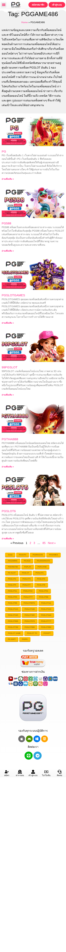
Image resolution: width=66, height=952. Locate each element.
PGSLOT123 (13, 609)
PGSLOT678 (30, 621)
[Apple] (21, 738)
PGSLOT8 (41, 585)
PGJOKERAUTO (43, 561)
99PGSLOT (9, 367)
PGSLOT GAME (14, 633)
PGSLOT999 (46, 627)
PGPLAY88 (42, 567)
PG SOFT (12, 639)
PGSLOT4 (41, 579)
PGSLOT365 (30, 615)
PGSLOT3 (27, 579)
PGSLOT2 (12, 579)
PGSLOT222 (46, 609)
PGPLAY (27, 567)
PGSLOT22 (27, 591)
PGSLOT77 (28, 597)
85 (44, 543)
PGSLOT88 (43, 597)
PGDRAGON (38, 555)
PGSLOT (25, 573)
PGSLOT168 (30, 609)
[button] (3, 5)
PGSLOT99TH (29, 603)
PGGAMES (53, 555)
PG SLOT (12, 573)
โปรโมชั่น (46, 775)
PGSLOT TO (32, 633)
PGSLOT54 (43, 591)
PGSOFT (47, 633)
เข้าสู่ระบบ (33, 775)
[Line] (29, 756)
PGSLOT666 (13, 621)
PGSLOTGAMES (13, 295)
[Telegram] (38, 756)
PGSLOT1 (40, 573)
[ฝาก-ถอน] (20, 772)
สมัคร (6, 775)
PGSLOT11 (12, 591)
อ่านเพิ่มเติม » (8, 179)
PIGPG (25, 639)
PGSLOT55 (12, 597)
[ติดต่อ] (59, 772)
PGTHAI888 (10, 439)
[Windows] (37, 738)
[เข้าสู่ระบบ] (33, 772)
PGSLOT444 (46, 615)
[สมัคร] (7, 772)
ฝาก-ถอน (20, 775)
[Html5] (44, 738)
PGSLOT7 (27, 585)
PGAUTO (22, 555)
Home (24, 22)
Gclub (10, 555)
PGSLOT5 (12, 585)
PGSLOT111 (46, 603)
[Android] (29, 738)
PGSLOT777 (46, 621)
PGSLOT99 (12, 603)
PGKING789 (13, 567)
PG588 (6, 223)
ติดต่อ (59, 775)
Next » (52, 543)
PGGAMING (12, 561)
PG (4, 151)
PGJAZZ (27, 561)
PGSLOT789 (13, 627)
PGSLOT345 (13, 615)
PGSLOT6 (9, 511)
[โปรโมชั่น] (46, 772)
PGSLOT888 (30, 627)
